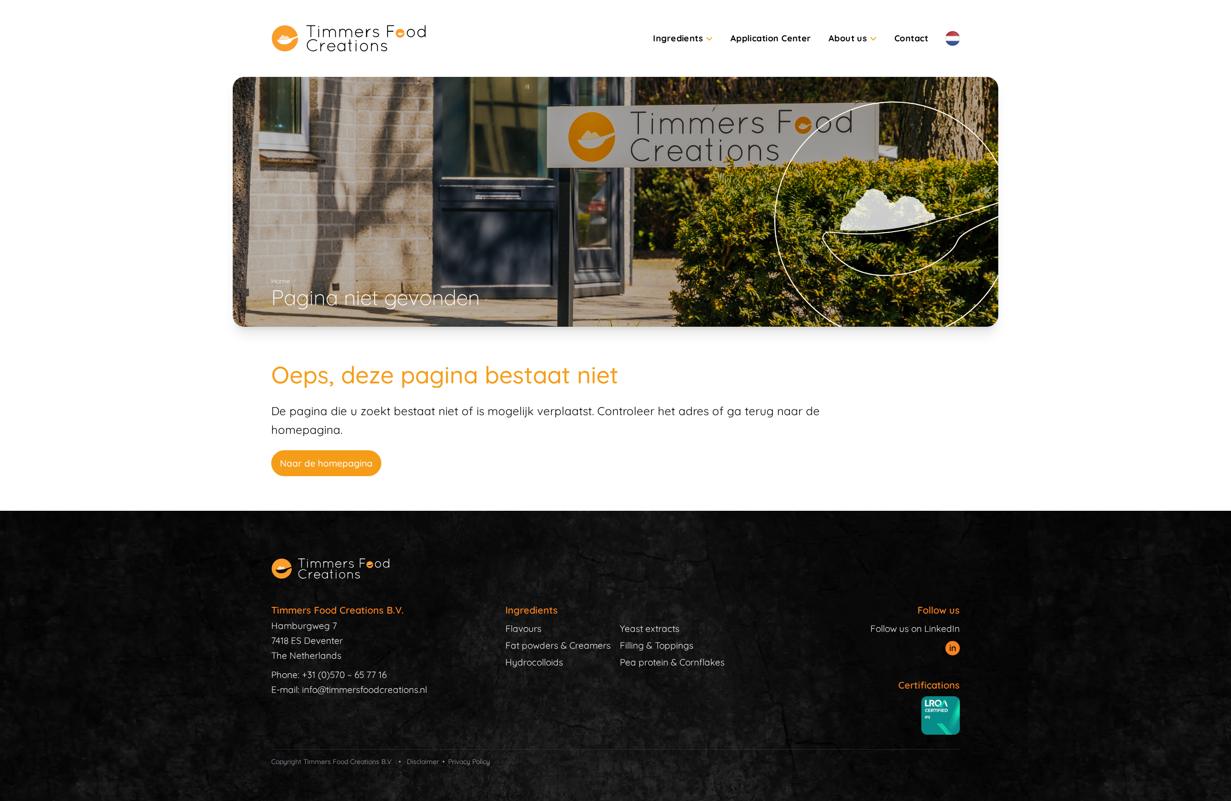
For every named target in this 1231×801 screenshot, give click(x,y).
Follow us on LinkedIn (915, 628)
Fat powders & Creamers (558, 645)
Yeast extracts (649, 628)
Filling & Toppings (656, 645)
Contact (911, 38)
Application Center (770, 38)
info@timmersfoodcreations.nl (364, 689)
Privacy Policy (469, 761)
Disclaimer (423, 761)
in (952, 647)
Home (280, 281)
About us (848, 38)
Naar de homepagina (326, 463)
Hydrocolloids (534, 662)
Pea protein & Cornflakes (672, 662)
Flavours (523, 628)
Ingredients (678, 38)
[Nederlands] (952, 38)
